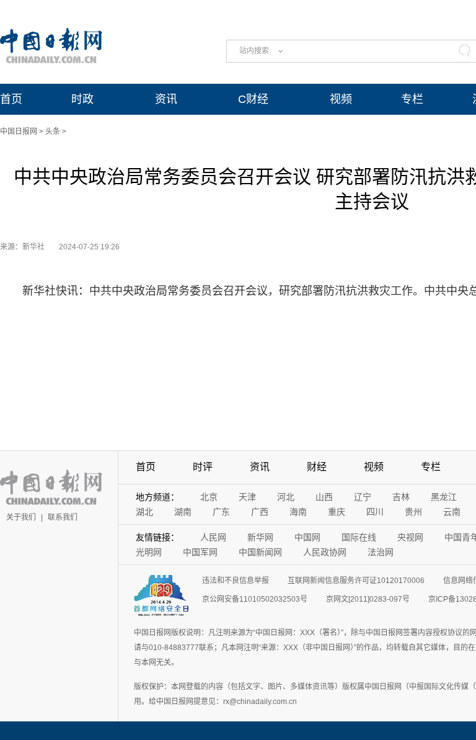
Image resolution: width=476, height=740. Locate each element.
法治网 (381, 552)
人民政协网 (324, 552)
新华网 (260, 537)
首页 (11, 99)
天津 (247, 497)
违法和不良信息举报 (235, 580)
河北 (285, 497)
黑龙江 (444, 497)
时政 (82, 99)
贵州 (413, 512)
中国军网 (200, 552)
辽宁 (362, 497)
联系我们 (62, 517)
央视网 (410, 537)
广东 (221, 512)
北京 (209, 497)
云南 (452, 512)
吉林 (401, 497)
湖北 (144, 512)
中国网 (307, 537)
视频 (341, 99)
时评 (203, 466)
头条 (52, 131)
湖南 (183, 512)
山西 (324, 497)
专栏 (412, 99)
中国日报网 (18, 131)
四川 (375, 512)
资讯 (166, 99)
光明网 (149, 552)
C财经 (253, 99)
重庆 (336, 512)
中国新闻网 (260, 552)
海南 (298, 512)
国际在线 (359, 537)
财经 (317, 466)
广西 (259, 512)
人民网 (213, 537)
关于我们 (21, 517)
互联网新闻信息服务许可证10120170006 (356, 580)
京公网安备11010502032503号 (254, 599)
